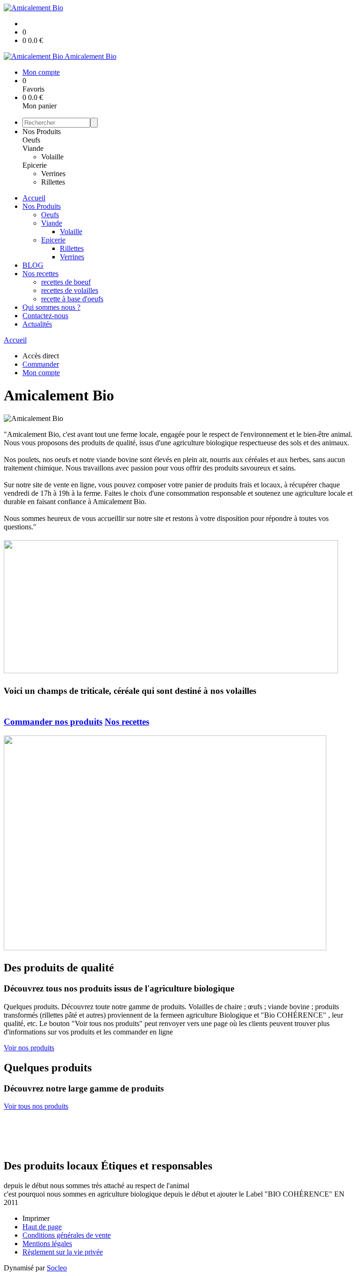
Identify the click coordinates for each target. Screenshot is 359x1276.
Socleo (57, 1268)
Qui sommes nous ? (51, 307)
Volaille (52, 157)
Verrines (53, 174)
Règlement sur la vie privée (62, 1252)
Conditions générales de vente (66, 1235)
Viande (32, 148)
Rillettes (53, 182)
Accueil (33, 198)
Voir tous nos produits (36, 1106)
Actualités (37, 324)
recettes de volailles (69, 290)
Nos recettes (40, 274)
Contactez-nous (45, 316)
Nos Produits (41, 131)
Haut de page (42, 1227)
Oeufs (31, 140)
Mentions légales (47, 1243)
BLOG (32, 265)
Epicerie (34, 165)
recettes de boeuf (66, 282)
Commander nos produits (53, 722)
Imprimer (36, 1218)
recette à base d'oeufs (72, 299)
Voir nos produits (29, 1048)
